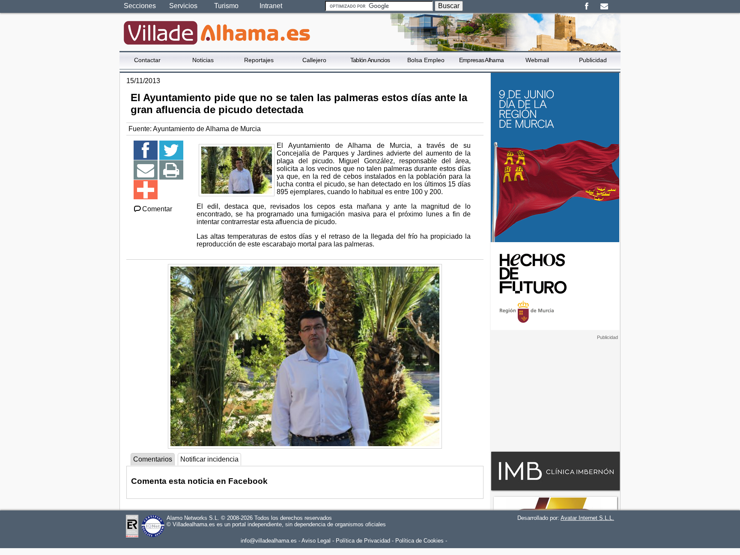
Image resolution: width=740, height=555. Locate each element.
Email (604, 6)
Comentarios (152, 459)
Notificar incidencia (209, 459)
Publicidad (593, 60)
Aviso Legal (316, 540)
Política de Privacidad (363, 540)
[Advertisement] (555, 393)
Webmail (537, 60)
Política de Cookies (419, 540)
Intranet (271, 5)
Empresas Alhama (481, 60)
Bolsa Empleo (426, 60)
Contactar (147, 60)
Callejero (314, 60)
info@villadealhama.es (269, 540)
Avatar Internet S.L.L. (587, 518)
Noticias (203, 60)
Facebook (586, 6)
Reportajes (259, 60)
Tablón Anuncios (370, 60)
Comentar (157, 209)
